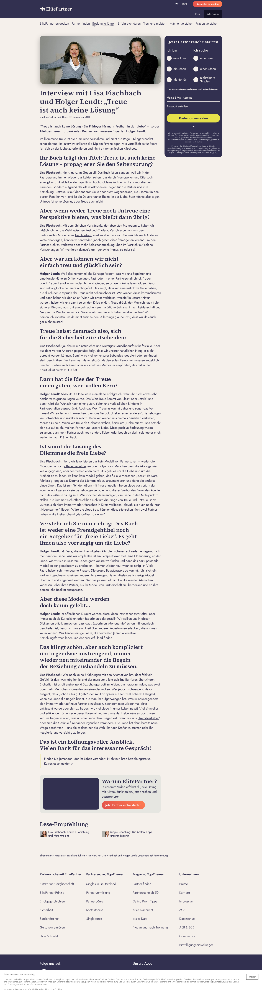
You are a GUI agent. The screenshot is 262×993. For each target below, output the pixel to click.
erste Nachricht (143, 910)
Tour (197, 14)
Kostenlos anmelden (207, 4)
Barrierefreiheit (49, 918)
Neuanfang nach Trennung (150, 927)
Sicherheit (46, 910)
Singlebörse (94, 918)
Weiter (252, 976)
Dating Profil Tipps (145, 901)
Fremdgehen (125, 177)
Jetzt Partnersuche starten (123, 805)
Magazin (213, 14)
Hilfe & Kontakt (49, 936)
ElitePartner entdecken (54, 23)
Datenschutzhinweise (199, 146)
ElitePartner (46, 855)
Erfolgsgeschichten (52, 901)
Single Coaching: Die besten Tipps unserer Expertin (131, 834)
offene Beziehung (76, 466)
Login (185, 4)
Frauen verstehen (207, 23)
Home (177, 4)
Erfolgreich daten (129, 23)
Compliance (187, 936)
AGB (185, 146)
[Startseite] (56, 9)
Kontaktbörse (94, 910)
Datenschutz (187, 918)
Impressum (186, 901)
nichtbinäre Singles (207, 79)
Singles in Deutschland (101, 884)
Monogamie (131, 225)
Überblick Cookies (53, 989)
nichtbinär (180, 79)
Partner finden (80, 23)
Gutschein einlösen (52, 927)
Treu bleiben (83, 235)
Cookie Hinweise (36, 989)
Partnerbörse (94, 901)
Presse (183, 884)
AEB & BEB (186, 927)
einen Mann (208, 68)
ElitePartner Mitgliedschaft (57, 884)
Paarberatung (48, 177)
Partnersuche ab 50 (146, 892)
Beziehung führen (103, 23)
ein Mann (179, 68)
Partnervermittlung (98, 892)
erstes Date (140, 918)
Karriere (184, 892)
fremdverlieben (149, 718)
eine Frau (179, 58)
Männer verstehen (181, 23)
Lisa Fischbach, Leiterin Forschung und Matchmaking (68, 834)
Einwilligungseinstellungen (196, 945)
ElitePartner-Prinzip (52, 892)
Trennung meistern (155, 23)
